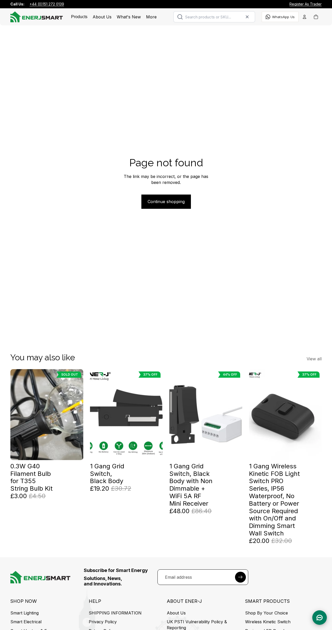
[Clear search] (247, 17)
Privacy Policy (103, 622)
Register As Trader (305, 4)
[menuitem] (151, 17)
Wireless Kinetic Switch (267, 622)
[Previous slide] (98, 414)
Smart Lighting (24, 612)
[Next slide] (155, 414)
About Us (176, 612)
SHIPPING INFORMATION (115, 612)
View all (314, 358)
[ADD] (154, 452)
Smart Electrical (26, 622)
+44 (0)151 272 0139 (47, 4)
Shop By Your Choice (266, 612)
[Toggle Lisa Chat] (319, 617)
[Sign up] (240, 576)
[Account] (304, 17)
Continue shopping (166, 201)
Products (79, 17)
